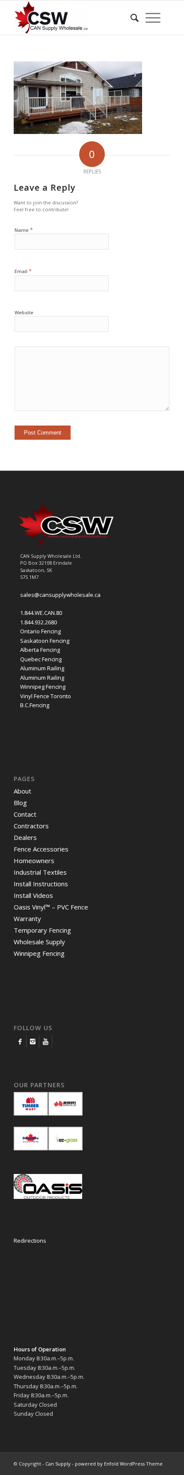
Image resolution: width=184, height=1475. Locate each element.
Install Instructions (41, 883)
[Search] (134, 17)
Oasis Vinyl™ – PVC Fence (51, 907)
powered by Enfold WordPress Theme (119, 1463)
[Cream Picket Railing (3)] (78, 132)
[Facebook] (20, 1041)
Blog (20, 802)
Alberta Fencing (40, 650)
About (22, 791)
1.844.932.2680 (38, 622)
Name (24, 230)
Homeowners (34, 860)
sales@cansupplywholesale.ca (60, 595)
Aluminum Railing (42, 668)
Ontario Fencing (40, 631)
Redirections (30, 1240)
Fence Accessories (41, 849)
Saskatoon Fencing (44, 641)
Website (24, 312)
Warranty (27, 918)
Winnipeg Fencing (42, 686)
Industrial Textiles (40, 872)
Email (23, 271)
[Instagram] (33, 1041)
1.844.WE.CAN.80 (41, 613)
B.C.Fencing (34, 705)
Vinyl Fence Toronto (45, 696)
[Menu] (153, 17)
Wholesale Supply (39, 941)
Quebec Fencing (41, 659)
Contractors (31, 825)
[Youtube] (45, 1041)
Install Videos (33, 895)
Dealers (25, 837)
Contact (25, 814)
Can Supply (58, 1463)
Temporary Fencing (42, 930)
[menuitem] (134, 17)
